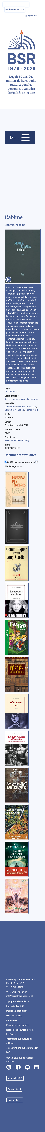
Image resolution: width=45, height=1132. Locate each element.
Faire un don (13, 1100)
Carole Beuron (11, 391)
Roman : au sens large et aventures (21, 399)
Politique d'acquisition (16, 1011)
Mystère (21, 406)
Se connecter (31, 15)
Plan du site (13, 1089)
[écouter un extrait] (8, 279)
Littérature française (14, 410)
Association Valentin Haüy (17, 440)
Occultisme (10, 406)
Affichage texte (14, 466)
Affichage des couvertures (22, 462)
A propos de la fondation (17, 1001)
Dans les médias (14, 1015)
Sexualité (31, 406)
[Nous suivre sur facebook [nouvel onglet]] (18, 1067)
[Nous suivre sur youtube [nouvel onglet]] (27, 1067)
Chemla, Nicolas (15, 225)
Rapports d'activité (15, 1006)
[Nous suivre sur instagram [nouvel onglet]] (8, 1067)
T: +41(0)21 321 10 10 (16, 992)
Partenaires (11, 1020)
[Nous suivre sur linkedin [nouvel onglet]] (36, 1067)
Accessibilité (14, 1078)
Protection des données (17, 1025)
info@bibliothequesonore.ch (19, 996)
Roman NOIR (32, 410)
